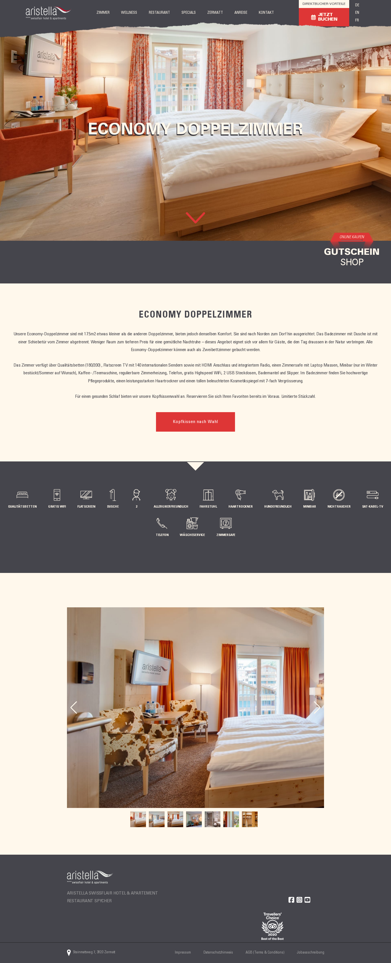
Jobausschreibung (310, 953)
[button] (317, 707)
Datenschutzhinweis (218, 953)
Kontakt (266, 13)
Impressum (183, 953)
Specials (188, 13)
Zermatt (215, 13)
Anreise (240, 13)
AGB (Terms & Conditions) (265, 953)
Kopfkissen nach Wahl (195, 422)
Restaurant (159, 13)
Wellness (129, 13)
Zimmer (103, 13)
